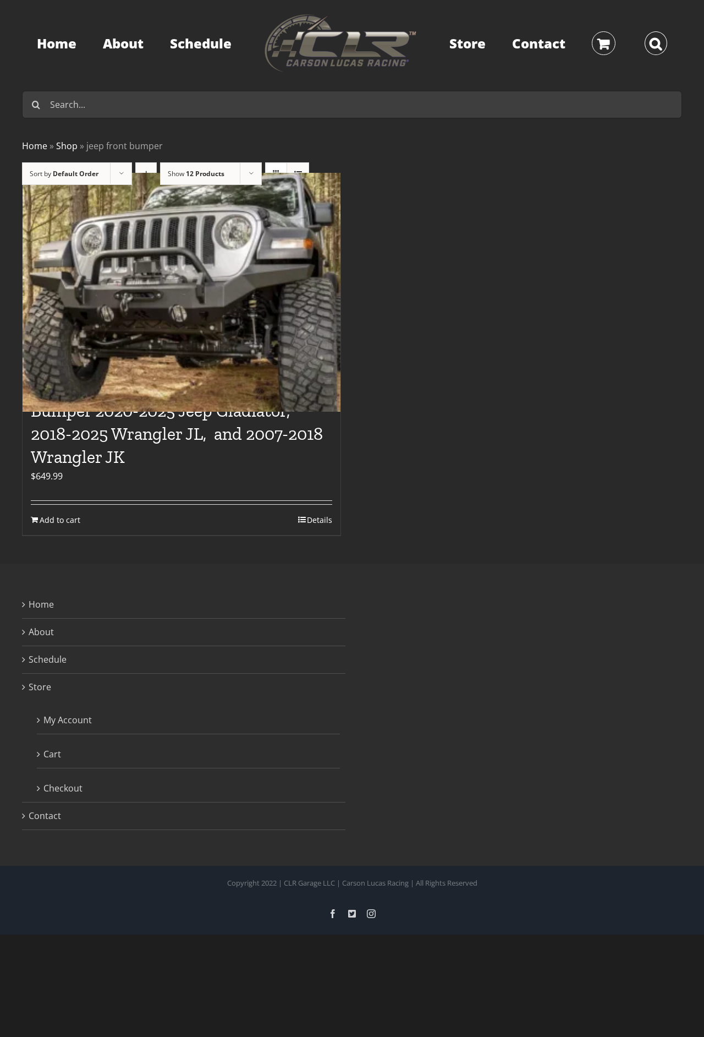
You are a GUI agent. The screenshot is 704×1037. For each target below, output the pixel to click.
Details (319, 520)
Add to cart (60, 520)
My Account (67, 720)
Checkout (62, 788)
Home (41, 604)
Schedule (48, 659)
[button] (604, 43)
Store (40, 687)
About (41, 632)
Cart (52, 754)
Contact (45, 816)
